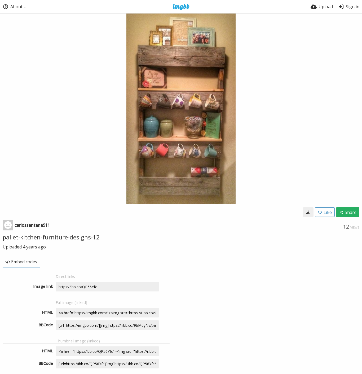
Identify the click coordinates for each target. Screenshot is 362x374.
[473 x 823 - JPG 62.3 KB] (308, 212)
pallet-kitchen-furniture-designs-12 (51, 237)
